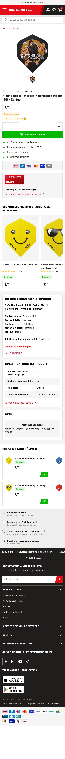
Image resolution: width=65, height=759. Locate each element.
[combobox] (34, 20)
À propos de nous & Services (20, 626)
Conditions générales (11, 703)
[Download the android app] (13, 689)
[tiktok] (27, 661)
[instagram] (13, 661)
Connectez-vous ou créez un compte (23, 194)
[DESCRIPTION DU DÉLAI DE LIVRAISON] (25, 118)
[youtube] (20, 661)
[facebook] (6, 661)
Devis (5, 617)
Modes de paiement (12, 612)
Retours (6, 606)
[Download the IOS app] (13, 679)
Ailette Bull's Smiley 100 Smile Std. (20, 264)
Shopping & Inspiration (17, 643)
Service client (11, 589)
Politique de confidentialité (37, 703)
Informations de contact (14, 595)
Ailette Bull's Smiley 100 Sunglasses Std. (31, 485)
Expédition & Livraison (13, 601)
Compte (7, 635)
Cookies (56, 703)
